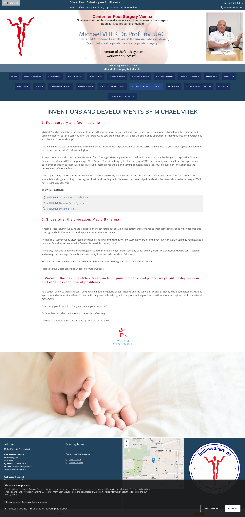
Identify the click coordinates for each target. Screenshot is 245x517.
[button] (153, 460)
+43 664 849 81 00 (76, 462)
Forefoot (211, 76)
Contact (222, 86)
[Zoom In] (126, 441)
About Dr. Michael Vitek (111, 86)
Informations (85, 86)
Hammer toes (95, 76)
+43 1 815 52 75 (235, 2)
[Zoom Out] (126, 445)
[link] (211, 76)
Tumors (39, 86)
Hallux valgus (75, 76)
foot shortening (140, 76)
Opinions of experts (189, 76)
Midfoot (228, 76)
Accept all (232, 508)
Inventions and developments (146, 86)
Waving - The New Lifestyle (198, 86)
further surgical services (122, 96)
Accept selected (211, 508)
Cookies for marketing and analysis (50, 508)
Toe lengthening (164, 76)
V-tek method (54, 76)
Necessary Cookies (17, 508)
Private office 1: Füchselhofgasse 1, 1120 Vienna (92, 2)
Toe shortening (117, 76)
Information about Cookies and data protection (26, 502)
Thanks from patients (60, 86)
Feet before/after (32, 76)
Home (14, 76)
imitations (173, 86)
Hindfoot (22, 86)
